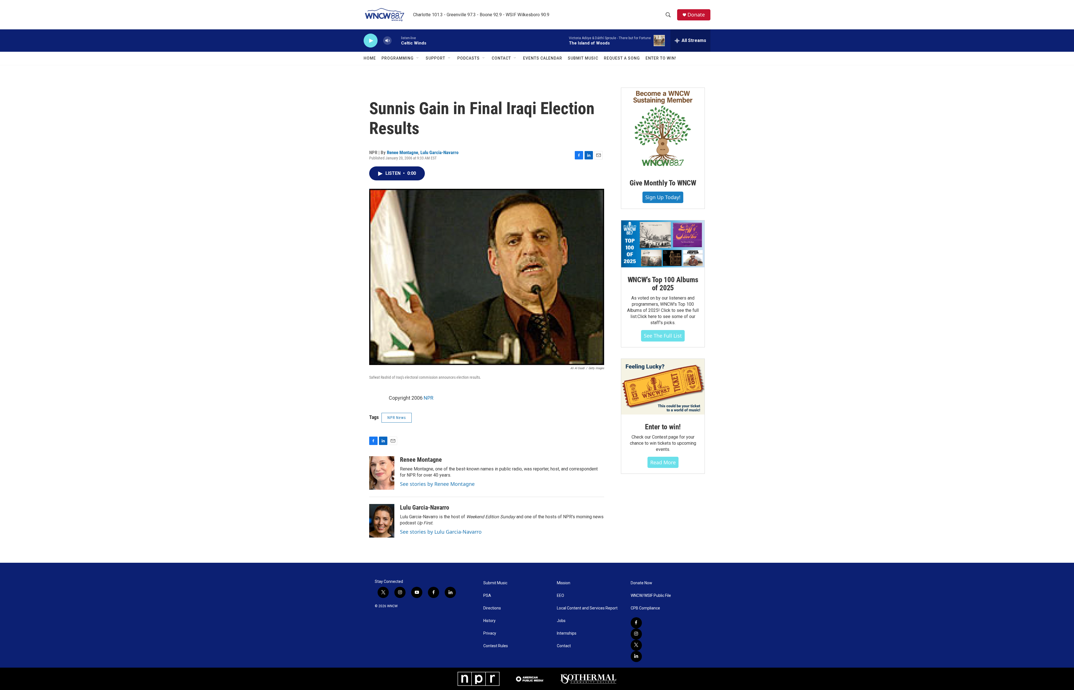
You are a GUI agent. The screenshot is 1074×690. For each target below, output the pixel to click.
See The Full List (663, 335)
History (489, 621)
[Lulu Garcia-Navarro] (381, 521)
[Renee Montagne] (381, 473)
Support (435, 58)
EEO (560, 596)
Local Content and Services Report (587, 608)
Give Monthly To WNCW (663, 183)
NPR (429, 398)
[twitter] (636, 645)
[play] (370, 40)
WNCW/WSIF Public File (651, 596)
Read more (663, 462)
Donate (696, 15)
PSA (487, 596)
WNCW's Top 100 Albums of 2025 (663, 283)
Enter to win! (663, 427)
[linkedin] (636, 656)
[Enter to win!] (663, 387)
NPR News (396, 417)
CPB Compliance (645, 608)
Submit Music (583, 58)
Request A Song (622, 58)
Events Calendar (542, 58)
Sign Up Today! (662, 197)
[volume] (387, 40)
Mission (563, 583)
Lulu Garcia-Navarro (439, 152)
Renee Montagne (402, 152)
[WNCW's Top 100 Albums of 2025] (663, 243)
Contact (501, 58)
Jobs (561, 621)
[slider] (396, 40)
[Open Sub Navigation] (418, 58)
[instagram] (636, 634)
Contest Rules (495, 646)
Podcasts (468, 58)
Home (370, 58)
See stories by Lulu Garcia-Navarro (441, 531)
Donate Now (641, 583)
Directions (492, 608)
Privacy (489, 633)
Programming (397, 58)
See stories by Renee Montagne (437, 484)
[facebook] (636, 622)
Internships (566, 633)
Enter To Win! (661, 58)
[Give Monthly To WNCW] (663, 129)
